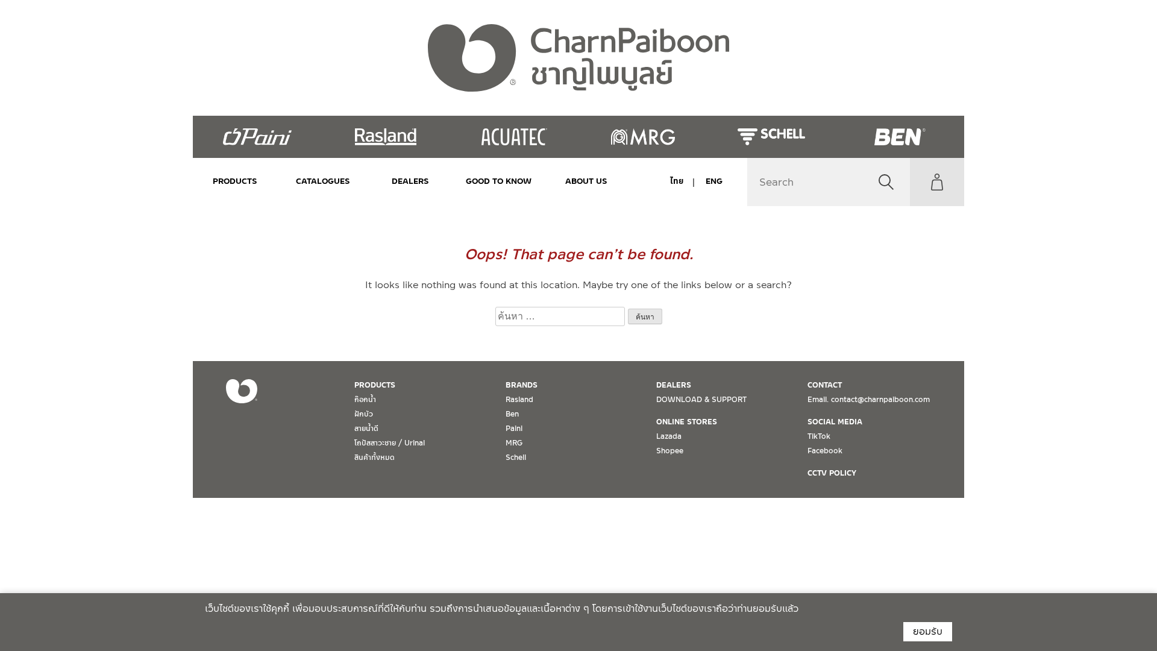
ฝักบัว (363, 414)
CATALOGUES (323, 181)
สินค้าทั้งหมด (374, 457)
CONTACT (824, 385)
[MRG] (642, 137)
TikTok (818, 436)
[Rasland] (385, 137)
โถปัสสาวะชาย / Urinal (389, 443)
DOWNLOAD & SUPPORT (701, 399)
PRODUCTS (235, 181)
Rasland (519, 399)
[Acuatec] (514, 137)
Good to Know (498, 181)
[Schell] (771, 137)
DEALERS (410, 181)
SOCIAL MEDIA (834, 422)
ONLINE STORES (686, 422)
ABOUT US (586, 181)
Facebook (824, 450)
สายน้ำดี (366, 428)
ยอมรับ (927, 631)
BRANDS (522, 385)
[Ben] (900, 137)
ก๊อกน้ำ (365, 399)
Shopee (669, 450)
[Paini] (257, 137)
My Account (937, 182)
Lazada (669, 436)
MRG (514, 443)
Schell (516, 457)
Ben (512, 414)
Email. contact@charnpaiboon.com (868, 399)
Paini (514, 428)
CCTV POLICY (831, 473)
